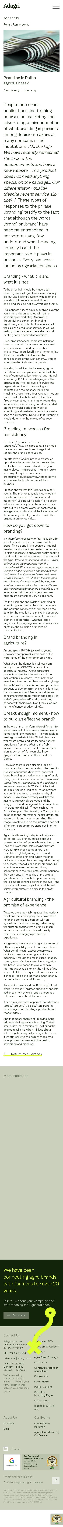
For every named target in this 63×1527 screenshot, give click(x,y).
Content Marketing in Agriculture (46, 1369)
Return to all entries (26, 1054)
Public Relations (43, 1386)
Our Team (9, 1423)
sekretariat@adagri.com (17, 1358)
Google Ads (41, 1376)
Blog (6, 1428)
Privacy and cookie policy (18, 1476)
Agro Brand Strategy (46, 1357)
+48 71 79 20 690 (14, 1363)
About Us (10, 1417)
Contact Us (18, 1315)
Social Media (41, 1381)
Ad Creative (41, 1362)
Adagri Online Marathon (42, 1425)
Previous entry (12, 90)
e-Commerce (41, 1400)
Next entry (30, 90)
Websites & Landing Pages (43, 1393)
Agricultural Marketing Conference (46, 1434)
